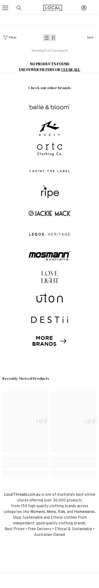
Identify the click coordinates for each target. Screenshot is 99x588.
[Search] (19, 8)
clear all (70, 69)
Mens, (52, 512)
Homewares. (85, 512)
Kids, (62, 512)
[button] (46, 38)
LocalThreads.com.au (22, 494)
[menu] (5, 8)
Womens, (38, 512)
